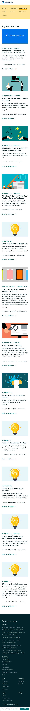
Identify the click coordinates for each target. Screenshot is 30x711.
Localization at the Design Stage (11, 650)
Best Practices (23, 8)
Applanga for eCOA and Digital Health (13, 653)
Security (4, 664)
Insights (4, 11)
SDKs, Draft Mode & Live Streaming (12, 627)
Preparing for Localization (11, 345)
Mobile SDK (5, 667)
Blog (3, 675)
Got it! (24, 708)
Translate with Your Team (9, 635)
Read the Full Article (8, 69)
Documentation (6, 662)
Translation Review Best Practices (14, 244)
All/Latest (4, 8)
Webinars (4, 15)
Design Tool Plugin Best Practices (14, 443)
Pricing (20, 693)
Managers (5, 681)
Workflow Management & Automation (13, 632)
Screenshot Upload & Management (12, 629)
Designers (5, 689)
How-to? (13, 11)
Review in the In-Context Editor (11, 640)
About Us (21, 681)
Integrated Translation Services (11, 637)
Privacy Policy (6, 698)
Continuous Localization (9, 648)
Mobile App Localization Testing (11, 645)
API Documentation (7, 669)
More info (15, 709)
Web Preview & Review (9, 642)
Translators (5, 684)
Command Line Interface (9, 672)
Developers (5, 686)
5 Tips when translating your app (14, 584)
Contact (20, 684)
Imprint (4, 695)
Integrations (22, 11)
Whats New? (14, 8)
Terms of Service (7, 700)
